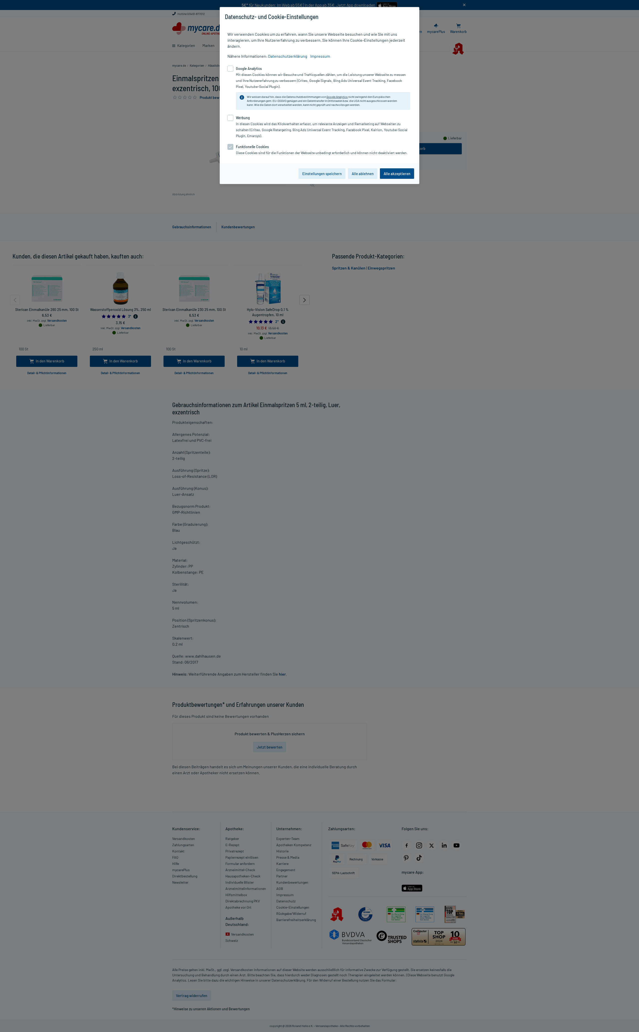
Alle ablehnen (363, 173)
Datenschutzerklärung (287, 56)
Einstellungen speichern (322, 173)
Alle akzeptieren (397, 173)
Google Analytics (337, 96)
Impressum (320, 56)
